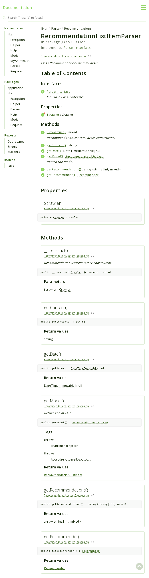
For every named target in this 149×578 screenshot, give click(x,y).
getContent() (56, 145)
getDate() (54, 151)
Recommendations (78, 29)
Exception (17, 40)
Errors (12, 147)
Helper (15, 45)
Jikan (11, 34)
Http (13, 50)
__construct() (56, 132)
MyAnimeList (20, 61)
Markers (13, 152)
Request (16, 71)
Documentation (17, 7)
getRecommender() (61, 175)
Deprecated (16, 142)
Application (15, 88)
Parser (15, 66)
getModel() (55, 156)
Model (15, 56)
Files (10, 166)
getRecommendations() (64, 169)
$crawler (53, 115)
